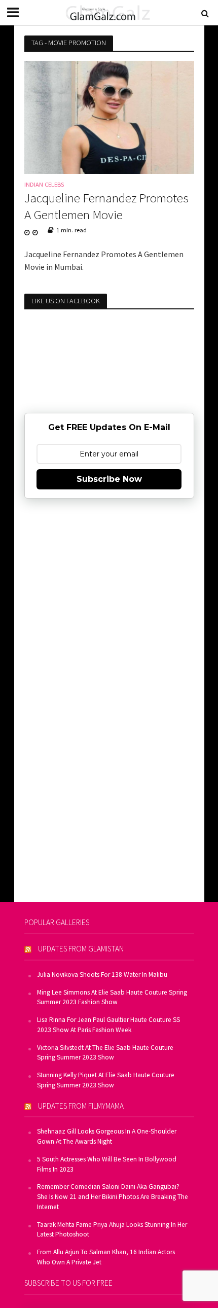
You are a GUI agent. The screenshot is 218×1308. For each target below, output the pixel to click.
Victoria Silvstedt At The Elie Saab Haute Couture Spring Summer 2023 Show (105, 1052)
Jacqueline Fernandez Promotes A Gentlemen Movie (106, 206)
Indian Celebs (44, 185)
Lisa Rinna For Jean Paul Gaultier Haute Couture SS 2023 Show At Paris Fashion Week (108, 1024)
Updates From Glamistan (81, 948)
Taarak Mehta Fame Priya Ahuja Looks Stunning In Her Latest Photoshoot (112, 1229)
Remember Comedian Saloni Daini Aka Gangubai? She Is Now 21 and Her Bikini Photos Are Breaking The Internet (112, 1196)
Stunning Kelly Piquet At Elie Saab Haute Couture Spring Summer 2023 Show (105, 1080)
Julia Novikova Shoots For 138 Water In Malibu (102, 974)
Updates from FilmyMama (81, 1106)
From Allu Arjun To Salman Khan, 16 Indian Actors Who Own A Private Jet (106, 1257)
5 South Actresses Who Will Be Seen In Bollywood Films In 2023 (106, 1164)
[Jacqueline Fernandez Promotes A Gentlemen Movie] (109, 116)
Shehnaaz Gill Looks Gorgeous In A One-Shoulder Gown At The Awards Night (106, 1136)
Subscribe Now (109, 479)
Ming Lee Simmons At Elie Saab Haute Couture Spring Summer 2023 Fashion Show (112, 997)
